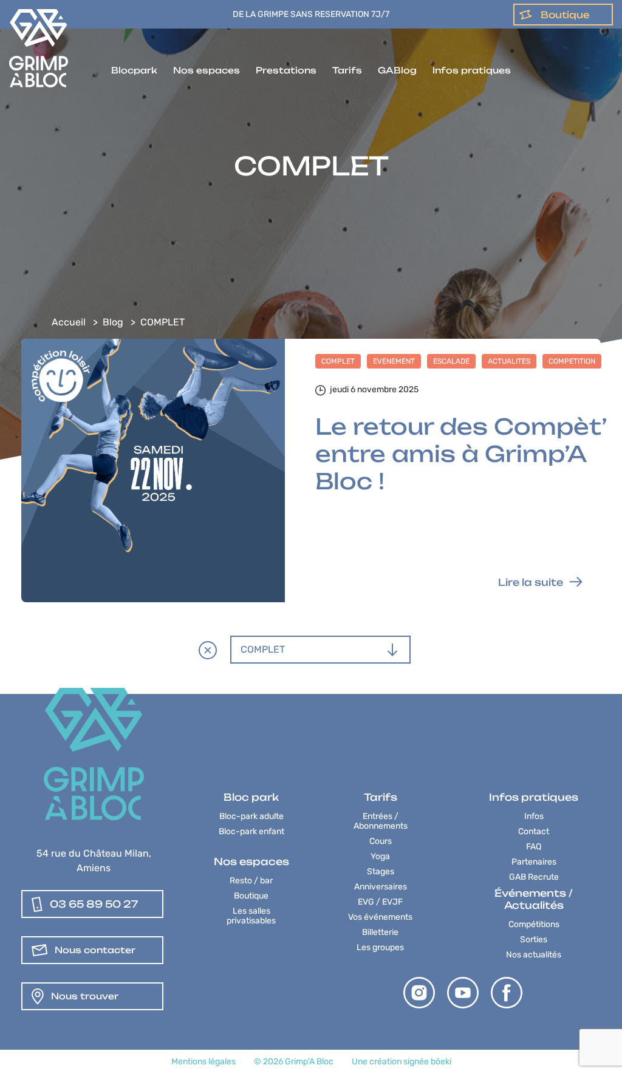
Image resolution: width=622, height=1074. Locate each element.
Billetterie (380, 932)
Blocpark (134, 70)
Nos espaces (206, 70)
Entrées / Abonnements (381, 821)
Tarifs (347, 70)
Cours (380, 841)
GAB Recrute (534, 877)
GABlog (397, 70)
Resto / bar (251, 880)
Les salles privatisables (251, 916)
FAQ (533, 846)
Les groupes (380, 947)
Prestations (286, 70)
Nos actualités (533, 955)
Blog (113, 322)
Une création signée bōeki (401, 1061)
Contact (533, 831)
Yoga (380, 856)
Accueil (69, 322)
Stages (380, 871)
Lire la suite (530, 582)
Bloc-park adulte (251, 816)
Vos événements (380, 917)
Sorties (533, 939)
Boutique (565, 15)
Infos (534, 816)
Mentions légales (203, 1061)
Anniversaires (380, 887)
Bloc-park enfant (251, 831)
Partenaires (533, 862)
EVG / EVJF (380, 902)
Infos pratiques (471, 70)
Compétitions (533, 924)
